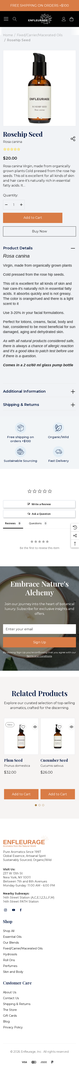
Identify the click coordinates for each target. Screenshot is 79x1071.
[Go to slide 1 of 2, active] (38, 118)
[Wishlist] (20, 724)
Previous (28, 117)
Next (51, 117)
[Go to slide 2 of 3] (39, 805)
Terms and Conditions (39, 655)
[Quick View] (32, 724)
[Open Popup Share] (73, 139)
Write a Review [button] (41, 504)
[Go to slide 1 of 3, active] (36, 805)
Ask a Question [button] (41, 514)
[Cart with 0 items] (71, 19)
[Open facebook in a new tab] (20, 910)
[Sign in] (63, 19)
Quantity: (10, 195)
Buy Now (39, 231)
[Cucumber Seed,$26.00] (58, 736)
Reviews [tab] (10, 523)
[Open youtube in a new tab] (13, 910)
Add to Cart (32, 218)
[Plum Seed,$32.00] (21, 736)
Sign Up (39, 642)
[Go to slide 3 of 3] (43, 805)
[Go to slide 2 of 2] (41, 118)
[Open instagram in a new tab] (5, 910)
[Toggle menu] (6, 19)
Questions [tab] (35, 523)
